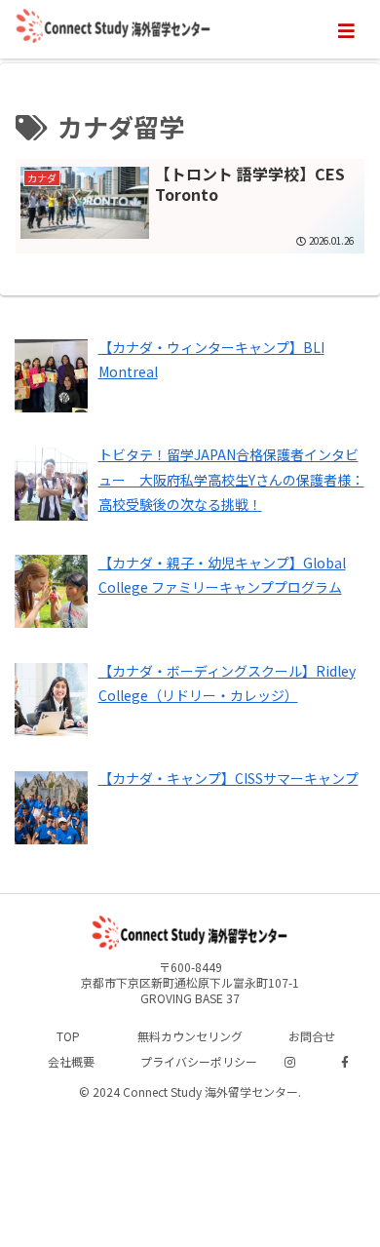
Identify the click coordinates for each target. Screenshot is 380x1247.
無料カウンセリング (190, 1036)
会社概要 (71, 1061)
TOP (68, 1036)
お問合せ (311, 1036)
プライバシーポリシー (198, 1061)
